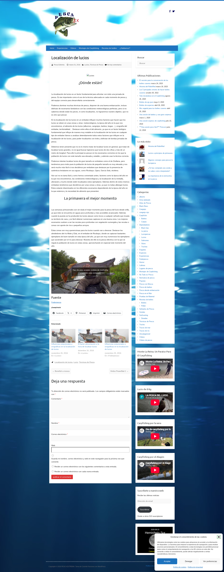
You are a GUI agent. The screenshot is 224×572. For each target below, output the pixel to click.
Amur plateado (144, 200)
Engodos (142, 250)
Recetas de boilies (109, 48)
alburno (142, 197)
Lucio (76, 362)
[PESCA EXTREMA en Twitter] (173, 11)
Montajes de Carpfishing (89, 48)
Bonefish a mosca (60, 371)
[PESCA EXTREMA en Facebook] (170, 11)
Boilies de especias (146, 105)
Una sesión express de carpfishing (152, 121)
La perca (144, 231)
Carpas (144, 222)
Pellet (143, 306)
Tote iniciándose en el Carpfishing (152, 96)
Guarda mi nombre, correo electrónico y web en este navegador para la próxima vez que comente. (87, 460)
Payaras (142, 281)
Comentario (56, 399)
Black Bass (143, 206)
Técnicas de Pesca (96, 65)
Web (53, 445)
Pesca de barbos (145, 287)
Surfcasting (143, 315)
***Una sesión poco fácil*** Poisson (152, 127)
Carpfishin (143, 215)
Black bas (145, 228)
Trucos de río (144, 331)
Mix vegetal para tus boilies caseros (152, 108)
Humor (141, 262)
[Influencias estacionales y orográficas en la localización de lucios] (63, 336)
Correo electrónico (59, 434)
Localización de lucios (63, 362)
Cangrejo (142, 209)
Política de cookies (179, 567)
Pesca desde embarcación (149, 290)
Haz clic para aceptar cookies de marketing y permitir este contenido (90, 271)
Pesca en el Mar (145, 293)
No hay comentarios (114, 65)
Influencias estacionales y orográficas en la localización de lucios (63, 346)
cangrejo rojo (144, 212)
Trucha (142, 325)
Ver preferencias (210, 561)
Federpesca (56, 302)
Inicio (52, 48)
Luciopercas (145, 234)
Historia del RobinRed (147, 87)
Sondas (142, 312)
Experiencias (62, 48)
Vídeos (73, 48)
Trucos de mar (144, 328)
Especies (142, 253)
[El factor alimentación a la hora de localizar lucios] (90, 336)
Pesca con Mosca (146, 284)
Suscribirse (144, 510)
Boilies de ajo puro (146, 102)
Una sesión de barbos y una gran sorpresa (155, 115)
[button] (219, 537)
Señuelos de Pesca (146, 309)
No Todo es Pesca (146, 275)
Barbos (144, 219)
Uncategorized (144, 334)
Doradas (144, 318)
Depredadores (144, 225)
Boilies (143, 303)
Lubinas (142, 265)
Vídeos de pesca (145, 340)
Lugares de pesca (146, 268)
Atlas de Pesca (145, 203)
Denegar (188, 561)
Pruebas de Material (146, 296)
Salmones (145, 240)
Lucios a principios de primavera (160, 153)
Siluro (143, 244)
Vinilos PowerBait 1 (119, 371)
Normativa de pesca (146, 278)
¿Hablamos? (125, 48)
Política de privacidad (195, 567)
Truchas (144, 247)
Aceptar (167, 561)
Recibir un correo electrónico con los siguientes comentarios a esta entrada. (85, 467)
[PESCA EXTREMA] (68, 24)
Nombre (55, 423)
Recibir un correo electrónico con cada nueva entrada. (76, 471)
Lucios (86, 65)
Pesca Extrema (59, 65)
